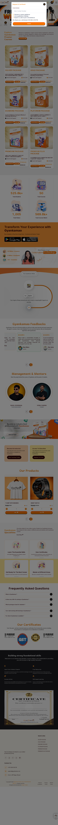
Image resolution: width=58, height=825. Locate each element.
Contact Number (16, 8)
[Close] (44, 4)
